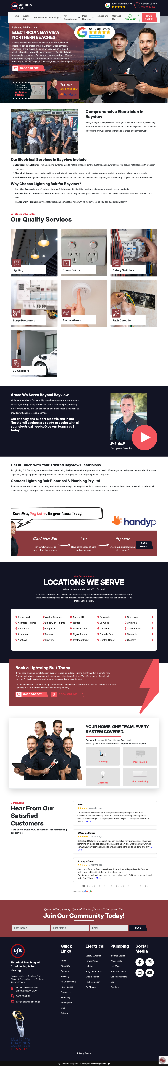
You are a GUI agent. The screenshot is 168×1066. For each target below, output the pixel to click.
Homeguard (102, 16)
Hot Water (115, 966)
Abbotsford (23, 617)
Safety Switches (93, 955)
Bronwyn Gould (85, 861)
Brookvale (104, 617)
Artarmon (22, 634)
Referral (64, 1013)
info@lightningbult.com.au (28, 1001)
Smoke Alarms (92, 976)
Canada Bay (106, 634)
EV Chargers (91, 987)
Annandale (23, 628)
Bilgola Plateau (80, 634)
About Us (26, 17)
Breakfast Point (80, 640)
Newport (63, 404)
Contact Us (116, 17)
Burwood (104, 622)
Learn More (143, 545)
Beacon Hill (78, 617)
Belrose (76, 622)
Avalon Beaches (53, 617)
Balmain (49, 634)
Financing (130, 19)
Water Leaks (116, 961)
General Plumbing (119, 976)
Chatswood (132, 617)
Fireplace (115, 987)
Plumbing (54, 17)
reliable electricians (29, 486)
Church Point (133, 628)
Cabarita (104, 628)
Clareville (131, 634)
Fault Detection (93, 982)
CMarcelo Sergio (86, 833)
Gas (112, 982)
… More (87, 821)
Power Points (92, 961)
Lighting (89, 966)
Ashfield (22, 640)
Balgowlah (50, 628)
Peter (80, 804)
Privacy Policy (84, 1053)
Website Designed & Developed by (83, 1063)
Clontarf (131, 640)
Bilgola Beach (79, 628)
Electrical (39, 17)
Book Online (149, 17)
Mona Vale (53, 404)
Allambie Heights (26, 622)
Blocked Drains (118, 955)
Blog (63, 1008)
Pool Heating (86, 17)
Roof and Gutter (118, 971)
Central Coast (106, 640)
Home (16, 16)
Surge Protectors (94, 971)
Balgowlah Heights (54, 622)
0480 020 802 (29, 68)
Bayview (49, 640)
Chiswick (131, 622)
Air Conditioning (70, 17)
